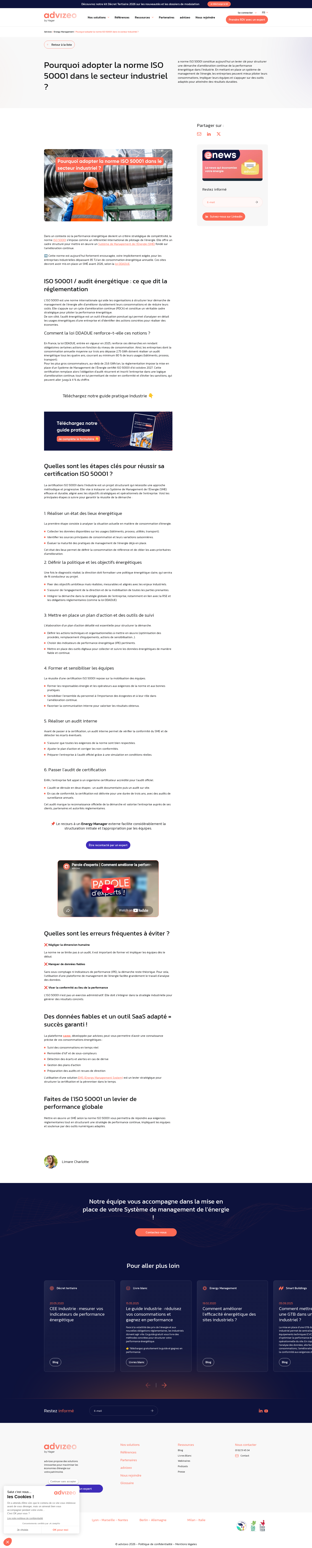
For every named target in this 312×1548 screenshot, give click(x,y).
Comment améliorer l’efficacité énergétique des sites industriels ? (229, 1314)
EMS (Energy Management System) (100, 1078)
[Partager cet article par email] (199, 134)
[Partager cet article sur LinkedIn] (209, 134)
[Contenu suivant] (164, 1385)
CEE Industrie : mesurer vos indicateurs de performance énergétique (77, 1314)
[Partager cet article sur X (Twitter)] (218, 134)
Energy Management (64, 31)
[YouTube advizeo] (266, 1411)
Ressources (186, 1445)
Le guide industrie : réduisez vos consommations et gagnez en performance (153, 1314)
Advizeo (48, 31)
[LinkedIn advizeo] (261, 1410)
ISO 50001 (59, 240)
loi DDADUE (122, 264)
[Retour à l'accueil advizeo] (60, 17)
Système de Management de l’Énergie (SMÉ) (126, 244)
